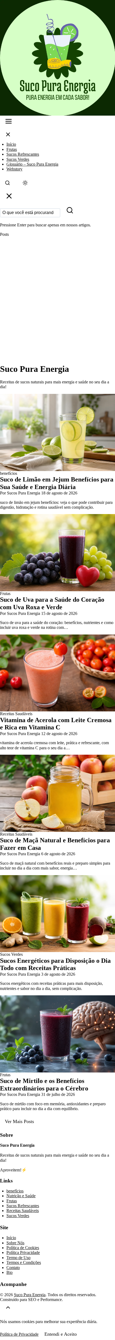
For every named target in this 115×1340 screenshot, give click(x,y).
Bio (9, 1272)
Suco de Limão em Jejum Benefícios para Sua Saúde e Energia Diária (56, 483)
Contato (13, 1267)
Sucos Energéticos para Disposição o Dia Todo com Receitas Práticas (55, 964)
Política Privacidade (23, 1252)
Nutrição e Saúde (21, 1195)
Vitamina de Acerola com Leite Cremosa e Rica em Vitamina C (56, 724)
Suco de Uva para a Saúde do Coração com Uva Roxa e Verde (52, 603)
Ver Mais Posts (19, 1121)
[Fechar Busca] (9, 197)
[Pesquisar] (69, 211)
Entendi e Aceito (60, 1334)
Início (11, 144)
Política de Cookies (22, 1247)
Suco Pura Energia (29, 1294)
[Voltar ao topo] (8, 1308)
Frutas (11, 149)
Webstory (14, 169)
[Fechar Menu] (8, 135)
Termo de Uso (18, 1257)
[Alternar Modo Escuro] (25, 184)
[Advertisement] (57, 300)
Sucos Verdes (17, 159)
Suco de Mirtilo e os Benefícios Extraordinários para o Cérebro (44, 1084)
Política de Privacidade (19, 1334)
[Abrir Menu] (8, 122)
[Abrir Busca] (7, 184)
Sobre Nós (15, 1243)
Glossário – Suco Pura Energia (32, 164)
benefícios (15, 1191)
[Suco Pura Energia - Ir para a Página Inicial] (57, 58)
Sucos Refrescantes (22, 154)
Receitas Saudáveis (22, 1210)
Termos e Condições (23, 1262)
